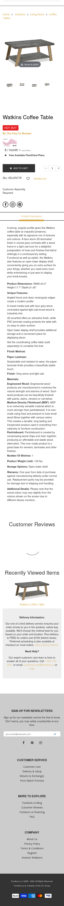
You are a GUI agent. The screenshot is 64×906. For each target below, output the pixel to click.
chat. (32, 668)
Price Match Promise (32, 780)
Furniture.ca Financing (32, 812)
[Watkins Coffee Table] (32, 590)
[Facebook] (5, 204)
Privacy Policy (32, 843)
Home (6, 14)
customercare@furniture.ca (38, 665)
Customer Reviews (32, 807)
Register (32, 853)
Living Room (37, 14)
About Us (32, 839)
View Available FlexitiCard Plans (25, 155)
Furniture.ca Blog (32, 802)
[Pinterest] (20, 204)
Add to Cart (20, 168)
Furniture (20, 14)
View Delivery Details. (46, 645)
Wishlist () (40, 178)
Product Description (31, 216)
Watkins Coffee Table (32, 604)
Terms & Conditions (32, 848)
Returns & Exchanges (32, 776)
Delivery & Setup (32, 771)
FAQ (32, 816)
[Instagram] (12, 204)
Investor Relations (32, 857)
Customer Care (32, 766)
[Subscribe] (54, 734)
